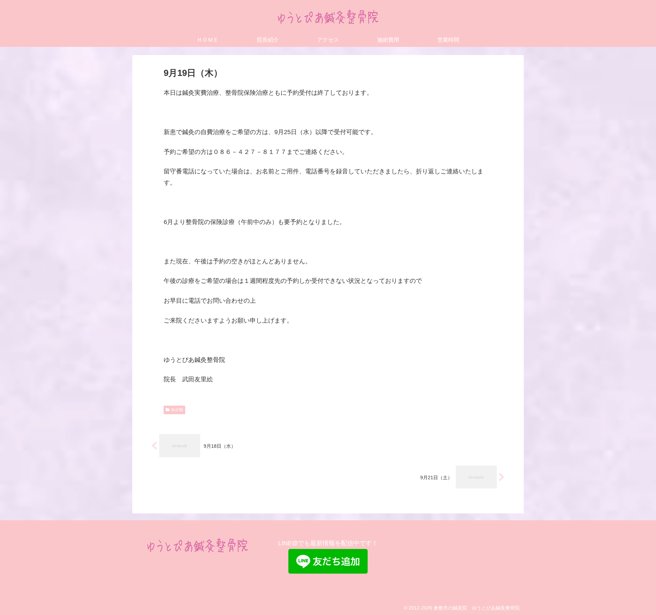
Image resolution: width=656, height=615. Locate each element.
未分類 (177, 409)
